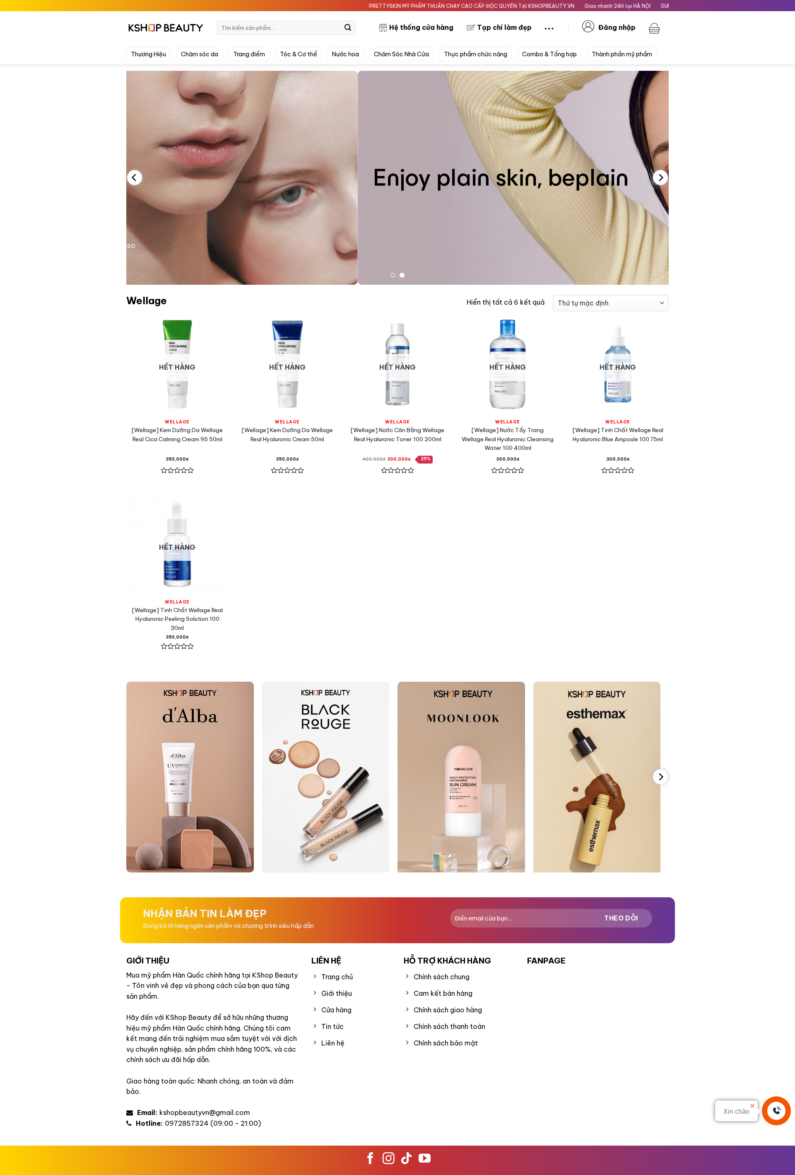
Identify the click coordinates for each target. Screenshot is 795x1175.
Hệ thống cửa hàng (421, 27)
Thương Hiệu (148, 54)
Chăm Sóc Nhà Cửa (401, 54)
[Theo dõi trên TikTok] (406, 1163)
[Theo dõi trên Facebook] (370, 1163)
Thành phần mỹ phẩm (622, 54)
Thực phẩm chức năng (475, 54)
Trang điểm (249, 54)
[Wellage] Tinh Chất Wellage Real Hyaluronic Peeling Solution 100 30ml (177, 619)
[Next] (660, 177)
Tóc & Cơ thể (298, 54)
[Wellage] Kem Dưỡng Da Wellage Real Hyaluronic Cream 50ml (287, 434)
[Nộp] (348, 28)
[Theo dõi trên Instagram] (389, 1163)
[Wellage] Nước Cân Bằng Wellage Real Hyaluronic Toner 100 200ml (397, 434)
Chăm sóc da (199, 54)
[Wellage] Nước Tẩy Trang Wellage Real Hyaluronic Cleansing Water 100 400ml (508, 439)
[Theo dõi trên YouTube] (425, 1163)
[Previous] (134, 177)
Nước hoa (345, 54)
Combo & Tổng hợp (549, 54)
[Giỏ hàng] (655, 27)
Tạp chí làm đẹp (504, 27)
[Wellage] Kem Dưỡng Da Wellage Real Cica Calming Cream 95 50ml (177, 434)
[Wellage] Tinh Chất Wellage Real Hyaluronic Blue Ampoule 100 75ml (618, 434)
